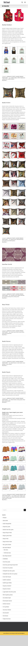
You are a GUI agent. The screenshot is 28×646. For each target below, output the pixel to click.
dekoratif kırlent (20, 239)
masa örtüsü (21, 332)
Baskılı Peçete (6, 372)
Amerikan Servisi (7, 264)
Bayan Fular (5, 538)
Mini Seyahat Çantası (8, 594)
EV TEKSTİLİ (13, 76)
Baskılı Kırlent (6, 102)
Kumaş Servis (16, 296)
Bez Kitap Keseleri (7, 555)
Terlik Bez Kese (7, 552)
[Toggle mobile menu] (25, 2)
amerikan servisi (14, 295)
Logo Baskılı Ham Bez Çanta (9, 591)
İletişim (4, 517)
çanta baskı (17, 497)
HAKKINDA (5, 558)
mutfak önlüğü (14, 77)
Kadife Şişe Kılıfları (7, 582)
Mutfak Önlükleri (7, 25)
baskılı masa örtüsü (15, 332)
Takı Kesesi (5, 615)
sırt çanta (9, 498)
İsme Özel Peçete (7, 576)
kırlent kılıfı (4, 240)
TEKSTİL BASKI (5, 77)
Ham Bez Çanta (6, 561)
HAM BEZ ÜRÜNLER (19, 76)
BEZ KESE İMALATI (7, 547)
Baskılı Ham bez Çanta (8, 529)
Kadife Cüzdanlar (7, 579)
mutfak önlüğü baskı (21, 77)
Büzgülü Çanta (6, 409)
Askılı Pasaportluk (7, 523)
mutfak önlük (4, 79)
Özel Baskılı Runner (7, 600)
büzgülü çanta (16, 495)
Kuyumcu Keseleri (7, 585)
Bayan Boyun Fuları (7, 532)
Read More (4, 80)
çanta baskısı (22, 497)
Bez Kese (6, 549)
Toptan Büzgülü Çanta (14, 412)
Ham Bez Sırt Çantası (8, 567)
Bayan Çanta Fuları (7, 535)
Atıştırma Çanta (6, 526)
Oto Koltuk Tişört (7, 597)
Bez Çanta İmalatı (7, 544)
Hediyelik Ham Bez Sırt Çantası (10, 573)
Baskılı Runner (6, 341)
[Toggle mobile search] (22, 2)
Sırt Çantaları (6, 606)
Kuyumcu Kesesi (6, 588)
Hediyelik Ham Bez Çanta (9, 570)
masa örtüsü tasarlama (6, 333)
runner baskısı (9, 364)
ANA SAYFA (5, 520)
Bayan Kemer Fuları (7, 541)
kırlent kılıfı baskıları (11, 240)
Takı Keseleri (6, 612)
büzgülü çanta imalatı (10, 497)
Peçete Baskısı (7, 401)
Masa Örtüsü (5, 304)
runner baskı (19, 362)
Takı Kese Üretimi (7, 609)
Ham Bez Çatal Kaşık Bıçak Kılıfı (10, 564)
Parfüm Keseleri (6, 603)
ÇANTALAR (9, 76)
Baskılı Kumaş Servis (9, 296)
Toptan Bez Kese (7, 618)
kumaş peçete (19, 399)
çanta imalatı (4, 498)
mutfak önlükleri (11, 79)
